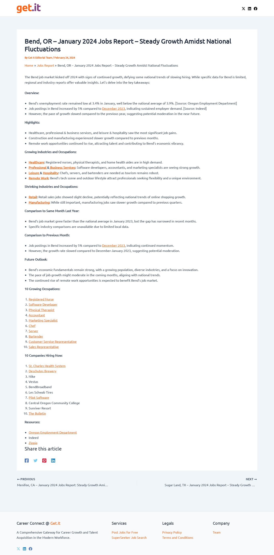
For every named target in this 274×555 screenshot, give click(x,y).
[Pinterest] (44, 460)
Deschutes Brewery (42, 371)
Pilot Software (39, 397)
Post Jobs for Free (125, 532)
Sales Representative (44, 347)
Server (33, 331)
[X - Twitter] (243, 8)
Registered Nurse (41, 299)
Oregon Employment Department (53, 432)
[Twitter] (35, 460)
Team (217, 532)
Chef (32, 326)
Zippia (33, 443)
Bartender (36, 336)
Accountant (37, 315)
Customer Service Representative (53, 341)
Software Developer (43, 304)
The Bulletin (37, 413)
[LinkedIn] (249, 8)
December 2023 (113, 108)
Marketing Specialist (43, 320)
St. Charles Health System (47, 366)
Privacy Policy (172, 532)
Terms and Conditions (177, 537)
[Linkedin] (53, 460)
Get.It (55, 523)
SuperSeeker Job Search (129, 537)
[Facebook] (255, 8)
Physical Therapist (41, 310)
